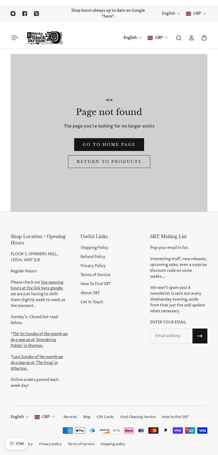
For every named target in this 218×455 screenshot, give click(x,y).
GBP (46, 416)
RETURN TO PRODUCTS (109, 161)
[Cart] (204, 38)
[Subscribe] (199, 336)
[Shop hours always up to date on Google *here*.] (108, 13)
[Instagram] (13, 13)
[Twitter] (36, 13)
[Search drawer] (178, 38)
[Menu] (14, 38)
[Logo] (44, 37)
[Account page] (191, 38)
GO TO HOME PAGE (109, 144)
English (17, 416)
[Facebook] (25, 13)
